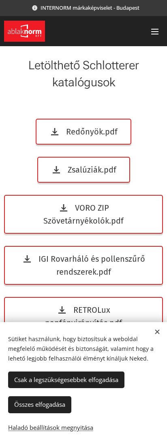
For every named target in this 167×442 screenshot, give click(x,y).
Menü (155, 31)
